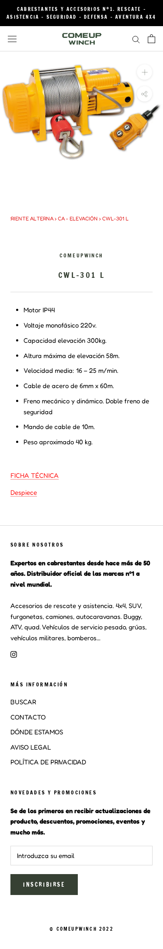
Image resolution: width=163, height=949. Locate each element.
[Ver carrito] (151, 38)
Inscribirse (44, 884)
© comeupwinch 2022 (81, 928)
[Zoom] (144, 72)
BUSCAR (23, 702)
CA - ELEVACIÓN (78, 218)
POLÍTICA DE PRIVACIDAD (48, 762)
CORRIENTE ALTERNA (26, 218)
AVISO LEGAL (30, 747)
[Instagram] (13, 653)
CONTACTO (28, 717)
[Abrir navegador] (12, 39)
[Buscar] (136, 39)
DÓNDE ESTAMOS (36, 732)
